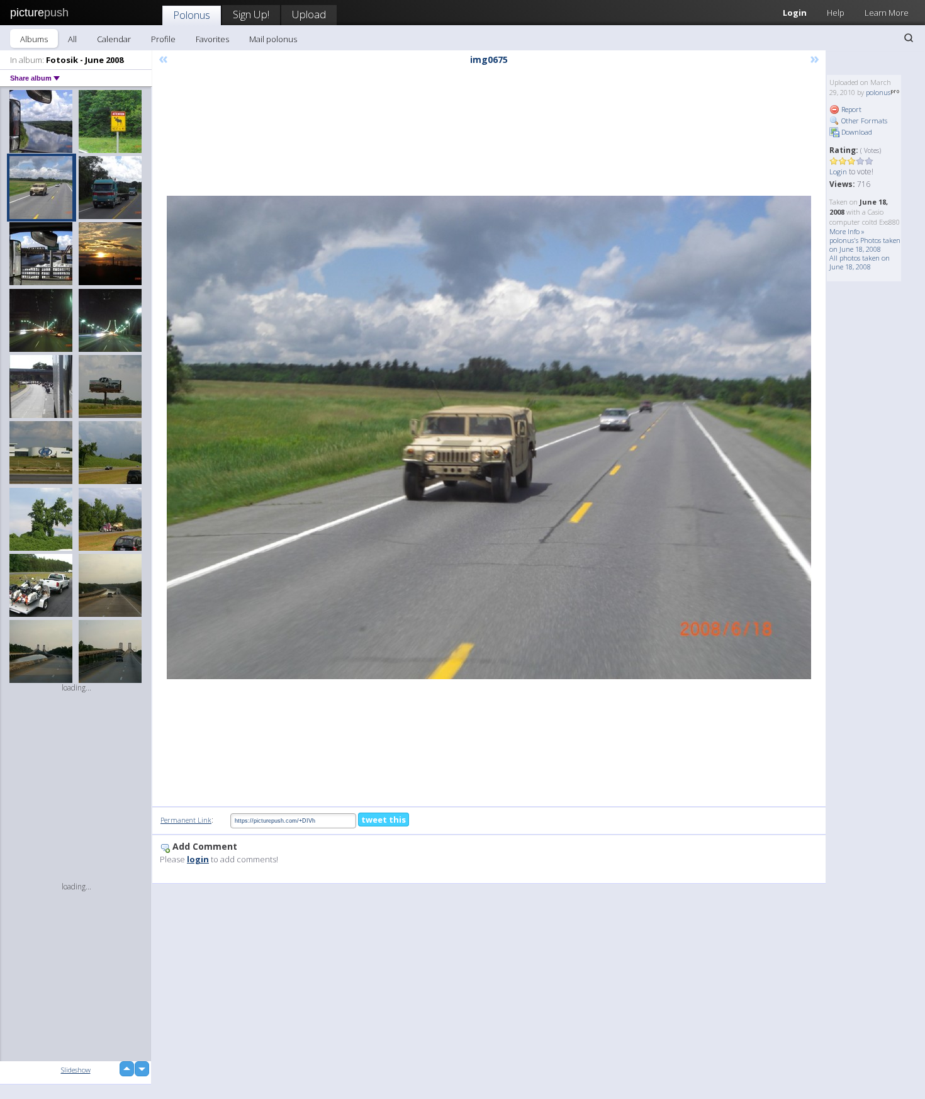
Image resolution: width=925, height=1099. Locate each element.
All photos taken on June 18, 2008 (859, 262)
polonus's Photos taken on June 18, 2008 (864, 244)
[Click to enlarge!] (489, 437)
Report (850, 109)
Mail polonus (273, 39)
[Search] (909, 38)
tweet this (383, 819)
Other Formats (863, 120)
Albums (34, 39)
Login (795, 12)
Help (835, 12)
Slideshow (76, 1069)
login (198, 859)
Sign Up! (251, 14)
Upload (309, 14)
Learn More (887, 12)
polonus (878, 92)
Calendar (114, 39)
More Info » (847, 231)
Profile (163, 39)
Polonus (191, 15)
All (72, 39)
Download (855, 132)
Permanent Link (185, 820)
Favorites (212, 39)
